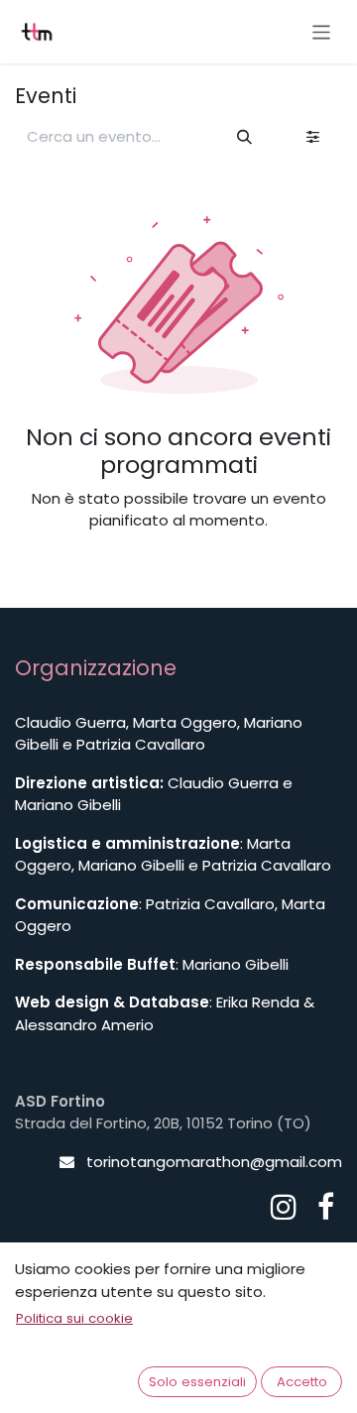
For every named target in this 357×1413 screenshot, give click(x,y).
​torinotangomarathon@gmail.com (214, 1161)
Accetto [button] (302, 1381)
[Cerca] (245, 137)
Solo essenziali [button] (197, 1381)
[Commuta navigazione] (321, 31)
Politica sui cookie (74, 1318)
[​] (283, 1207)
